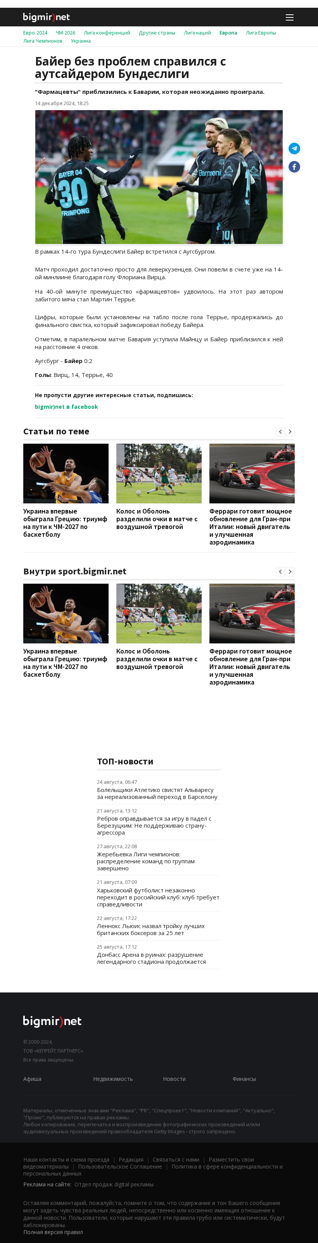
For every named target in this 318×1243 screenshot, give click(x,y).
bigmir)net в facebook (66, 406)
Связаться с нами (176, 1159)
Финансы (244, 1078)
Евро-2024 (35, 32)
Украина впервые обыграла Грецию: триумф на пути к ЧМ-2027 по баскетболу (65, 523)
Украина (81, 40)
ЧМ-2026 (65, 32)
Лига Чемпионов (42, 40)
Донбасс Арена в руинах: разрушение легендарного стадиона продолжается (151, 958)
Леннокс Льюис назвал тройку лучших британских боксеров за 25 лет (151, 929)
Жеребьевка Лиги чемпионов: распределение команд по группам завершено (146, 861)
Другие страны (157, 32)
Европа (228, 32)
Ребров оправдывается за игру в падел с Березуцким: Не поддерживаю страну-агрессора (154, 825)
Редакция (131, 1159)
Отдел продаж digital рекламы (114, 1184)
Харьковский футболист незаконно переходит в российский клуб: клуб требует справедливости (158, 897)
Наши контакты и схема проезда (66, 1159)
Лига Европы (261, 32)
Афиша (32, 1078)
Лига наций (197, 32)
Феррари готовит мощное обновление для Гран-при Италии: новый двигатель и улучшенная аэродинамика (250, 526)
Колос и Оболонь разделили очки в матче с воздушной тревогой (157, 519)
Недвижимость (113, 1078)
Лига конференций (107, 32)
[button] (280, 431)
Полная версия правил (53, 1232)
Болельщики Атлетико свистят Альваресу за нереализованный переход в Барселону (157, 793)
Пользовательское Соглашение (120, 1166)
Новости (174, 1078)
